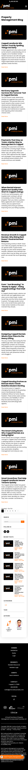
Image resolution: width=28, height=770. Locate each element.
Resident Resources (14, 665)
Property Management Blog (12, 18)
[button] (5, 531)
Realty (14, 653)
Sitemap (9, 729)
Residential (14, 650)
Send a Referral (14, 675)
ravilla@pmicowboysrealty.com (14, 690)
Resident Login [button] (14, 667)
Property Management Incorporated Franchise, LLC (14, 718)
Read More (4, 67)
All (6, 605)
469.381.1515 (14, 1)
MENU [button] (26, 6)
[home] (7, 6)
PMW (4, 729)
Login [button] (14, 656)
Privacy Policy (16, 729)
